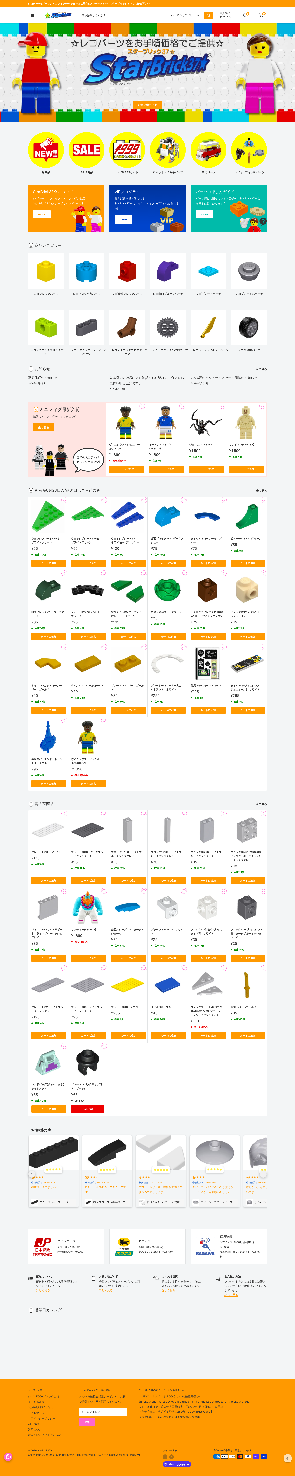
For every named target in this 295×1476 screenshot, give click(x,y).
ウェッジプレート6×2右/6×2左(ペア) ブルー (125, 540)
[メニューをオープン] (33, 15)
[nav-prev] (31, 1174)
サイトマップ (36, 1413)
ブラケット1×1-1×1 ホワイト (167, 931)
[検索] (208, 15)
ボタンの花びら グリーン (166, 612)
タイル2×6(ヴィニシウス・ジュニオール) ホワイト (246, 687)
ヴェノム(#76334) (200, 444)
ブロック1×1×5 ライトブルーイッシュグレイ (166, 854)
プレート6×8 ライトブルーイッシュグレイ (86, 1009)
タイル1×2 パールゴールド (87, 685)
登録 (87, 1422)
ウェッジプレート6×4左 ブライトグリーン (86, 540)
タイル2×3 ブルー (162, 1007)
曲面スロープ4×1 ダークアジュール (127, 931)
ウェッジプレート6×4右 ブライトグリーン (46, 540)
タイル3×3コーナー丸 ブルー (206, 540)
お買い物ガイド (147, 105)
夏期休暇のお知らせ (42, 378)
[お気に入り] (245, 15)
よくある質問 (36, 1402)
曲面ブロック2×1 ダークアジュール (167, 540)
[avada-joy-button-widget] (8, 1457)
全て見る (262, 369)
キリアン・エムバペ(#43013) (160, 446)
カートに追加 (126, 469)
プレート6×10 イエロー (126, 1007)
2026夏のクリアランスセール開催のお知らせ (224, 378)
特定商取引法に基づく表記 (44, 1435)
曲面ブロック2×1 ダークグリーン (47, 613)
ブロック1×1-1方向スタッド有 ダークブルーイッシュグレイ (247, 933)
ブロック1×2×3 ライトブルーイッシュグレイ (206, 854)
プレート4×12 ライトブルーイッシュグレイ (47, 1009)
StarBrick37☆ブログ (41, 1407)
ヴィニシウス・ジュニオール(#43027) (124, 446)
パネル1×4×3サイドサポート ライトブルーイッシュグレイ (46, 933)
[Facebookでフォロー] (165, 1456)
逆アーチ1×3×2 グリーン (246, 538)
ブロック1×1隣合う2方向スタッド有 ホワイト (206, 931)
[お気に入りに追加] (142, 406)
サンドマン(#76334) (241, 444)
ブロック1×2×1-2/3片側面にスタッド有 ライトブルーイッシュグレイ (246, 856)
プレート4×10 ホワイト (46, 852)
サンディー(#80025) (83, 929)
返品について (36, 1429)
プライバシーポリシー (41, 1418)
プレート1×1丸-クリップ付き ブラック (86, 1086)
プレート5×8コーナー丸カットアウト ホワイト (166, 687)
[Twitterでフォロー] (171, 1456)
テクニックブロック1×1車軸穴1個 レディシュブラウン (207, 613)
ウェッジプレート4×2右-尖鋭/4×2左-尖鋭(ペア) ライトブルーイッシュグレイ (207, 1011)
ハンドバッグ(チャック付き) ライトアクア (47, 1086)
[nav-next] (263, 1174)
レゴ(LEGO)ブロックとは (43, 1396)
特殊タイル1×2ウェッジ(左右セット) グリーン (126, 613)
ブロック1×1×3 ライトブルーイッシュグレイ (126, 854)
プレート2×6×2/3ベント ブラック (87, 613)
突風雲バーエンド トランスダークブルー (46, 761)
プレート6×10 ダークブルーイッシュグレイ (87, 854)
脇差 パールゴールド (243, 1007)
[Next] (267, 273)
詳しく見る (43, 1290)
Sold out (88, 1109)
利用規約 (33, 1424)
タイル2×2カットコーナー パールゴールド (47, 687)
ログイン (225, 17)
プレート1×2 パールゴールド (127, 687)
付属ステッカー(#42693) (206, 685)
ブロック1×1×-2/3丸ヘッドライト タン (246, 613)
